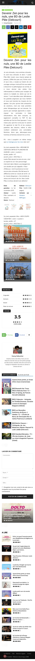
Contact (29, 653)
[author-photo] (17, 353)
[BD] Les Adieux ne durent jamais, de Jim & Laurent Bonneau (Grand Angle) (14, 256)
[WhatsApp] (4, 27)
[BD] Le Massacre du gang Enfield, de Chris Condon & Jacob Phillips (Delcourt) (15, 237)
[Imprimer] (25, 27)
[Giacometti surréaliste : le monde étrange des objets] (6, 585)
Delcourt (28, 186)
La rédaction (7, 653)
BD (8, 7)
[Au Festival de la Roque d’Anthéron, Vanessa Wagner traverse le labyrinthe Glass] (6, 638)
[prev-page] (3, 445)
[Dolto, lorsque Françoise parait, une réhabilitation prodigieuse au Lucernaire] (17, 513)
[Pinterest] (29, 27)
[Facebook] (8, 27)
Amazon (25, 195)
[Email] (16, 27)
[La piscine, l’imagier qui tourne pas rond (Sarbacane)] (6, 567)
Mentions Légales (20, 653)
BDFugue (22, 198)
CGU (13, 653)
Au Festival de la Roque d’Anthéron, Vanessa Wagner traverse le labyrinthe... (21, 637)
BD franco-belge (8, 10)
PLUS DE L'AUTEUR (23, 375)
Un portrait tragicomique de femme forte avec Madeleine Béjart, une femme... (21, 548)
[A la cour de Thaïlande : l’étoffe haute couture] (6, 602)
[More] (29, 335)
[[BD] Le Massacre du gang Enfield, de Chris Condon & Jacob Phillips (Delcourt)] (17, 233)
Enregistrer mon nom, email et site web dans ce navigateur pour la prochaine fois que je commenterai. (17, 489)
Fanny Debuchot (8, 23)
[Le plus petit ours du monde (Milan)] (6, 593)
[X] (12, 27)
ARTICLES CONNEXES (9, 375)
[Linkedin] (21, 27)
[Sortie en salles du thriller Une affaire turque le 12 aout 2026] (6, 629)
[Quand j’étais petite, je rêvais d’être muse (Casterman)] (6, 383)
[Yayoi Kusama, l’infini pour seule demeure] (6, 558)
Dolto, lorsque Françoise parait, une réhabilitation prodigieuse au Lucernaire (16, 516)
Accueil (4, 7)
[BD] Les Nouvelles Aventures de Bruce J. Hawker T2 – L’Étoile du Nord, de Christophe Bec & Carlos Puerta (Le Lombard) (22, 414)
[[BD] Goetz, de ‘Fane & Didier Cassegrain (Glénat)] (17, 271)
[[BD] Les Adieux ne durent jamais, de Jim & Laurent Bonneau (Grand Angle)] (17, 252)
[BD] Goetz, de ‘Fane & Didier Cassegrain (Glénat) (15, 276)
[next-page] (6, 445)
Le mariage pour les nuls (15, 142)
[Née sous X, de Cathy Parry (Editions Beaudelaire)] (6, 611)
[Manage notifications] (4, 656)
